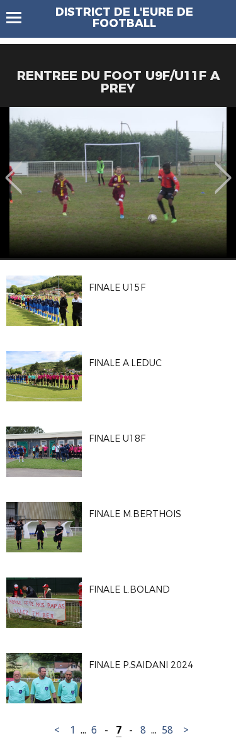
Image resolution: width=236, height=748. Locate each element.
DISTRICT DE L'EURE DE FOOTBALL (124, 17)
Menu (19, 17)
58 (167, 730)
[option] (118, 182)
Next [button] (223, 168)
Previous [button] (14, 168)
